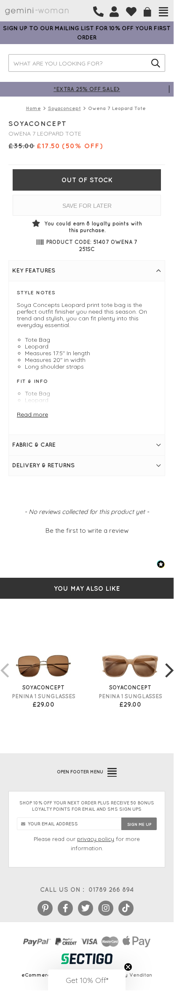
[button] (86, 529)
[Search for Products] (156, 63)
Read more (32, 414)
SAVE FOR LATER (87, 205)
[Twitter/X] (85, 908)
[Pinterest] (45, 908)
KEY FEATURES (33, 270)
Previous (4, 662)
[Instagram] (105, 908)
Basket (147, 12)
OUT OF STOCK (87, 179)
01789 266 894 (111, 889)
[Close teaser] (128, 967)
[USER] (114, 11)
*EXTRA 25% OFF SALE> (87, 89)
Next (169, 662)
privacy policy (95, 839)
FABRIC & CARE (34, 444)
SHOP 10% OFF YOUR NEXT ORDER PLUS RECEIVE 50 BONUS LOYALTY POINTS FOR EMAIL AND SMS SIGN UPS (86, 806)
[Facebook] (65, 908)
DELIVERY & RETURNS (43, 465)
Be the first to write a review (87, 530)
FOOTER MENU (80, 771)
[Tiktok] (126, 908)
